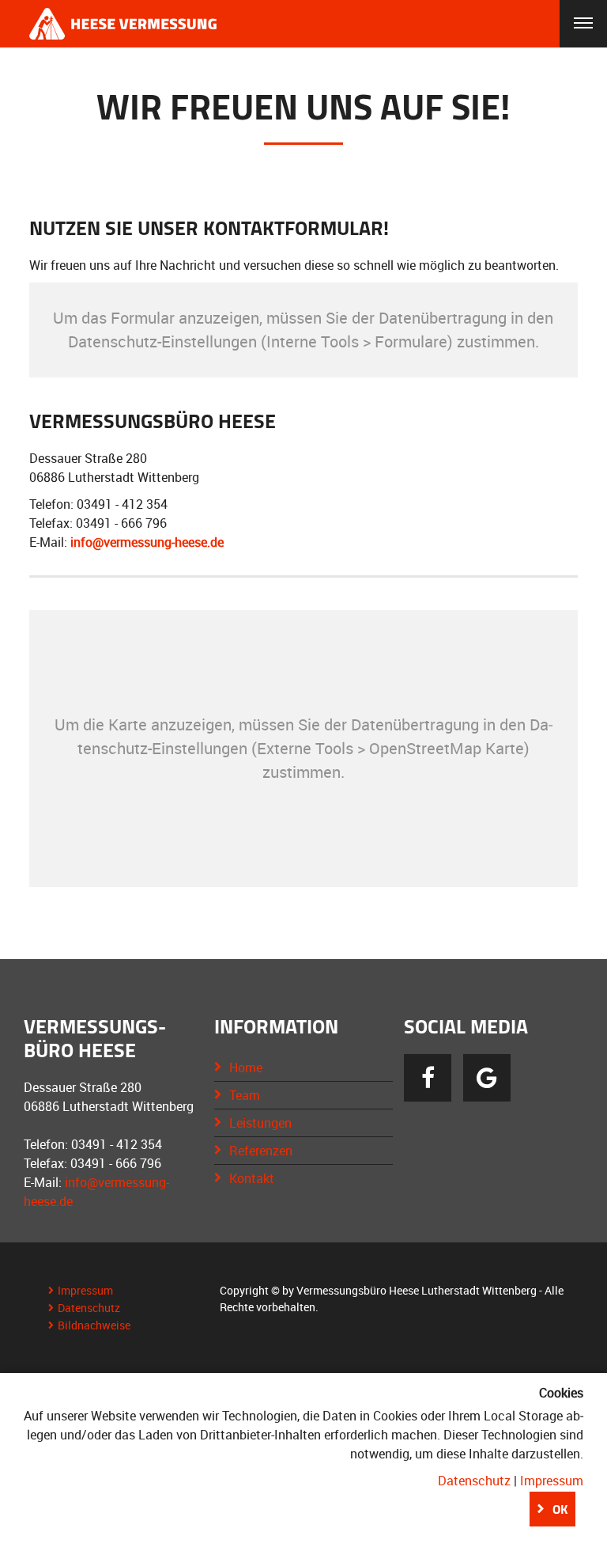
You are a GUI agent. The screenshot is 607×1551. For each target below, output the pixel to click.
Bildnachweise (94, 1325)
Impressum (85, 1290)
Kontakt (251, 1178)
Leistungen (260, 1123)
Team (244, 1095)
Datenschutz (89, 1307)
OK (559, 1509)
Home (245, 1067)
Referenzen (260, 1150)
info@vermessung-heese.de (147, 542)
